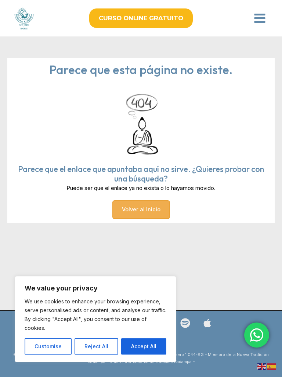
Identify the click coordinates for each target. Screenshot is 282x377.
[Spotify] (185, 323)
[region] (95, 319)
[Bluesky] (207, 323)
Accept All (143, 346)
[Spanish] (271, 366)
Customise (48, 346)
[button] (141, 18)
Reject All (96, 346)
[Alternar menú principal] (259, 18)
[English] (262, 366)
